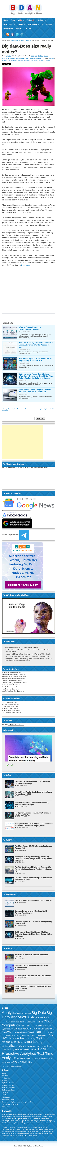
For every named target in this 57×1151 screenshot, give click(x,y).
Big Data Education (8, 1083)
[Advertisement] (22, 442)
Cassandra (31, 1022)
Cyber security (7, 1029)
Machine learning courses (10, 704)
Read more (25, 265)
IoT (13, 1038)
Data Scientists (46, 1029)
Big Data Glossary (33, 24)
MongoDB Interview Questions (12, 680)
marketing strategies (43, 1046)
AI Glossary (6, 1078)
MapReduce (9, 1041)
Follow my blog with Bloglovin (11, 1066)
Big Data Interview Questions (11, 672)
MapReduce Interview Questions (13, 691)
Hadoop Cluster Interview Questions (14, 676)
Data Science (7, 24)
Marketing (22, 1042)
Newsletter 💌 (8, 28)
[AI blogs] (28, 633)
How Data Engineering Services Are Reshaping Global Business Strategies (32, 803)
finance (24, 1032)
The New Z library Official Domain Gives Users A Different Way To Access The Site (36, 345)
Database (19, 1028)
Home (5, 20)
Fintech (31, 1032)
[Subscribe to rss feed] (7, 34)
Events (4, 1095)
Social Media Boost (8, 1099)
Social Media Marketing (44, 1058)
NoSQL (36, 60)
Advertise (49, 24)
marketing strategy (13, 1049)
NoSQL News (23, 58)
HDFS (4, 1038)
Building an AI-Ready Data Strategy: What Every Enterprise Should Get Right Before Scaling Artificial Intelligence (36, 376)
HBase (50, 1035)
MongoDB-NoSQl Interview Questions (14, 683)
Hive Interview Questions (10, 689)
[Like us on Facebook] (12, 34)
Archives (5, 724)
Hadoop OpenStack (23, 1035)
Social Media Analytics (26, 1058)
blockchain (5, 1022)
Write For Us (6, 1106)
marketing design (25, 1046)
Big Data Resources (8, 1087)
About (13, 20)
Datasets (19, 28)
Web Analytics (22, 1061)
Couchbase (46, 1026)
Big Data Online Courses (10, 708)
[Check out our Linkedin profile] (22, 34)
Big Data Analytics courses (11, 710)
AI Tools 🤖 (30, 20)
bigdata (8, 56)
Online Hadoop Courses (10, 706)
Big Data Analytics (14, 60)
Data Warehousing (11, 1032)
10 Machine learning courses (11, 712)
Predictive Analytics (35, 58)
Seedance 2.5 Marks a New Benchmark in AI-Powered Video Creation (28, 654)
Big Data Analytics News (18, 40)
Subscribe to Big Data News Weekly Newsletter (18, 1102)
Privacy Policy (6, 1097)
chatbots (39, 1022)
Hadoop (19, 24)
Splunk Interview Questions (11, 685)
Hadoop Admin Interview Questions (13, 678)
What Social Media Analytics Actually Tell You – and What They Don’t (35, 391)
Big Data (39, 20)
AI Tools (28, 28)
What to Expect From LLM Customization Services (30, 328)
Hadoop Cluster (10, 1035)
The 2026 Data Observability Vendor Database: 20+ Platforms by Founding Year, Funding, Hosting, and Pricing (33, 869)
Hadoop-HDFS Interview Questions (14, 674)
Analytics (29, 40)
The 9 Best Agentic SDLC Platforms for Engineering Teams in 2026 (35, 359)
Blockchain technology (17, 1022)
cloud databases (26, 1026)
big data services (37, 1017)
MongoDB (29, 60)
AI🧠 (19, 20)
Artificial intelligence (24, 1013)
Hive (10, 1038)
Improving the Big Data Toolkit (44, 409)
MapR (39, 1038)
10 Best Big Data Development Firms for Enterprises (33, 976)
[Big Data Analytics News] (28, 14)
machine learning (25, 1038)
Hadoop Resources (38, 1035)
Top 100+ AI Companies (10, 1104)
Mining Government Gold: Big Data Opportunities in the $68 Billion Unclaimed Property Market (33, 824)
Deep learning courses (9, 702)
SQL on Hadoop (7, 1062)
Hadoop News (14, 58)
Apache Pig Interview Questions (12, 687)
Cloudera (38, 1026)
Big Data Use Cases (8, 1090)
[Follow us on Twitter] (17, 34)
